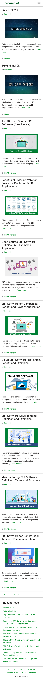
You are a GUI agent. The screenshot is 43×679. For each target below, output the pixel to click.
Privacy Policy (12, 673)
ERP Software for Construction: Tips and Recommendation (21, 537)
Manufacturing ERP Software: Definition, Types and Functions (21, 479)
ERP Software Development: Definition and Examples (19, 417)
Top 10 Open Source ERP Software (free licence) (17, 123)
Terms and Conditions (28, 673)
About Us (11, 669)
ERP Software (10, 173)
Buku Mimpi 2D (11, 65)
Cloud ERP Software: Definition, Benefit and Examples (21, 361)
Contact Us (21, 669)
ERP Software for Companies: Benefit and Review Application (21, 305)
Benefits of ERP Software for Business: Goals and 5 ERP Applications (19, 183)
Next (16, 594)
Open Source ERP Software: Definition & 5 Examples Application (19, 245)
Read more (25, 108)
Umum (7, 59)
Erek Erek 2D (10, 10)
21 (10, 594)
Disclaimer (31, 669)
